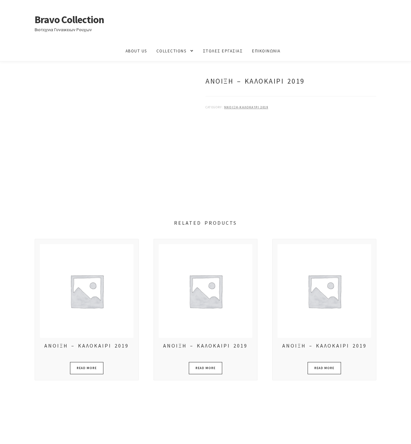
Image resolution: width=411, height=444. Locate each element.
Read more (87, 368)
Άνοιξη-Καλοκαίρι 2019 (246, 107)
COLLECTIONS (171, 51)
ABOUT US (136, 51)
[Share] (38, 432)
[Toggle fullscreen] (22, 432)
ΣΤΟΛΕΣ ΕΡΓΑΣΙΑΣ (223, 51)
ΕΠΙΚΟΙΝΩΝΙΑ (266, 51)
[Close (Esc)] (54, 432)
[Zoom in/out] (7, 432)
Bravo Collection (69, 19)
